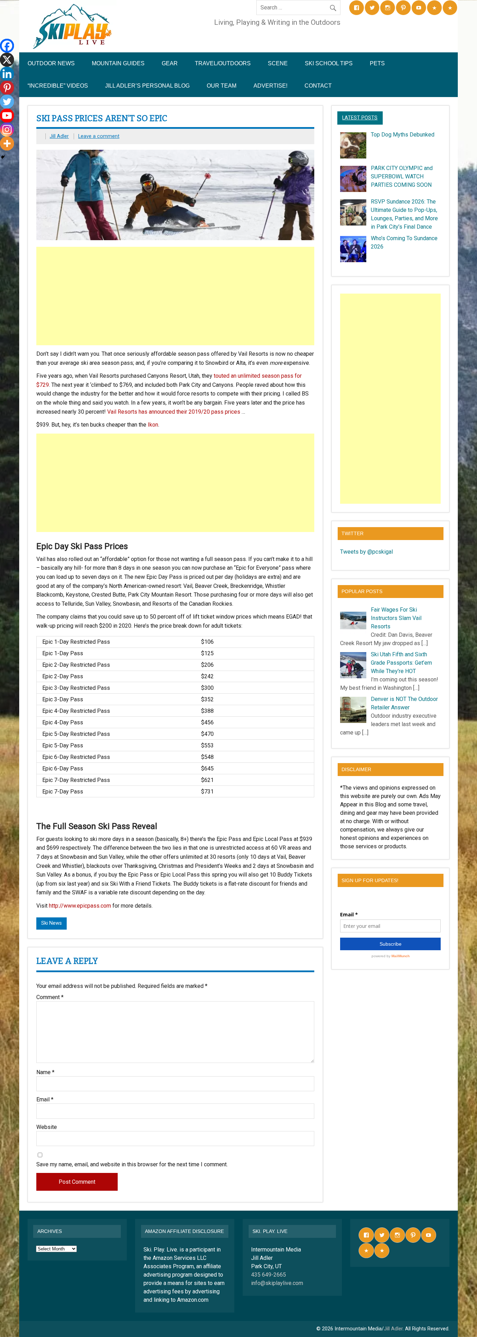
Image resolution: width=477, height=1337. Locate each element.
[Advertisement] (176, 296)
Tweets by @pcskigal (366, 551)
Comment (50, 997)
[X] (7, 60)
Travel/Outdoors (223, 63)
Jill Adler (59, 136)
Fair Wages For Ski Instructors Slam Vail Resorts (396, 618)
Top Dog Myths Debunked (402, 134)
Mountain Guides (118, 63)
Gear (170, 63)
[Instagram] (7, 129)
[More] (7, 143)
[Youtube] (7, 116)
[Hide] (3, 157)
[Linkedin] (7, 74)
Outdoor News (51, 63)
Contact (318, 86)
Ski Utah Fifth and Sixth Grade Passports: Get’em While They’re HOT (401, 662)
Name (45, 1072)
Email (44, 1099)
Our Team (221, 86)
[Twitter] (7, 102)
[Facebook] (7, 46)
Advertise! (270, 86)
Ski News (51, 923)
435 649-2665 (268, 1274)
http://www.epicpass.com (80, 905)
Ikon (152, 424)
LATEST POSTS (359, 118)
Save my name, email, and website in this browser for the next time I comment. (132, 1164)
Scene (278, 63)
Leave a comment (98, 136)
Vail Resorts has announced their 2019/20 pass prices (173, 411)
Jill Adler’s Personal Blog (147, 86)
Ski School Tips (329, 63)
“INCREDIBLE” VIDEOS (58, 86)
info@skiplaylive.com (277, 1283)
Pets (377, 63)
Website (46, 1127)
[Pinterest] (7, 88)
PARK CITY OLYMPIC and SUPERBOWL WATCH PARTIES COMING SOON (402, 176)
